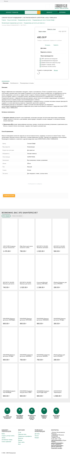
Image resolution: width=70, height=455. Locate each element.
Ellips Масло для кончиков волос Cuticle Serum (26, 247)
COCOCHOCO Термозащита (58, 391)
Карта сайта (21, 442)
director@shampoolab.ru (57, 445)
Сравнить (56, 45)
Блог (19, 444)
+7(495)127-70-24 (61, 7)
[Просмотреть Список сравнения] (51, 7)
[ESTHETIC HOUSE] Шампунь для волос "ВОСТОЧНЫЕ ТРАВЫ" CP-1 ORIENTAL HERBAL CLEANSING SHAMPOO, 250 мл (9, 283)
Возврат (37, 437)
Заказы (3, 437)
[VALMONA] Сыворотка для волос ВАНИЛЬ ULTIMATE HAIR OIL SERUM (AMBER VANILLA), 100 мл (43, 355)
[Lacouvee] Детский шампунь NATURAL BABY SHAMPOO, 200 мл (43, 283)
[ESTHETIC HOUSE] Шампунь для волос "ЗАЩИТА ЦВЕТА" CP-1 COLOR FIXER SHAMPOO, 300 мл (26, 283)
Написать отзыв (51, 29)
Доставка (37, 433)
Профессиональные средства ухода (32, 417)
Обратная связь (22, 434)
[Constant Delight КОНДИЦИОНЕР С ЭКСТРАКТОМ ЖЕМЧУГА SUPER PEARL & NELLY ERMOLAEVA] (17, 28)
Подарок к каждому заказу (44, 417)
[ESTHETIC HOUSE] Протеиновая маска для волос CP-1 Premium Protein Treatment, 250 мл (59, 247)
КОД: (60, 31)
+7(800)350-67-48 (61, 5)
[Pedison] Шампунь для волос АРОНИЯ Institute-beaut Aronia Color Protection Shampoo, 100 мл (60, 283)
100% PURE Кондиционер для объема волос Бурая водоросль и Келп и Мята (9, 247)
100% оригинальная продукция (7, 417)
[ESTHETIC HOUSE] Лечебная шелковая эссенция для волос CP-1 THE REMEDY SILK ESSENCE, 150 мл (43, 247)
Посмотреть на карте (56, 448)
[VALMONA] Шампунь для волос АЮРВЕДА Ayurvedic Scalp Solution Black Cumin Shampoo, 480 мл (9, 319)
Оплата (37, 435)
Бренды (20, 440)
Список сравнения (6, 441)
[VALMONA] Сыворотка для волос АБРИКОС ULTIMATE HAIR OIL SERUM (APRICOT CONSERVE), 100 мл (26, 355)
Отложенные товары (7, 439)
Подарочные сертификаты (25, 436)
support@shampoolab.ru (57, 443)
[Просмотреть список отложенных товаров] (48, 7)
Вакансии (20, 438)
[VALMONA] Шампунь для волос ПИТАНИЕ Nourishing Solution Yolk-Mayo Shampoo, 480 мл (26, 319)
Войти (3, 433)
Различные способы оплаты (56, 417)
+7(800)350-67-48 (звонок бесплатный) (57, 435)
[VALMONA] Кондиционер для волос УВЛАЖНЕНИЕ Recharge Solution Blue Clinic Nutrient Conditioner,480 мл (26, 391)
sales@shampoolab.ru (56, 440)
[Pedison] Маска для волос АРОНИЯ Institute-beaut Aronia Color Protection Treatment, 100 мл (59, 355)
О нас (19, 432)
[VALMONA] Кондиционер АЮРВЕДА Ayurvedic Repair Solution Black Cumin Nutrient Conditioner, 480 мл (9, 391)
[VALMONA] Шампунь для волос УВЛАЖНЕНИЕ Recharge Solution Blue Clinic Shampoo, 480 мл (43, 319)
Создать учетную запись (8, 435)
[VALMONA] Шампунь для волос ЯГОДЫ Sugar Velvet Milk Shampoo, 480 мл (9, 355)
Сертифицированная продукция (19, 417)
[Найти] (39, 12)
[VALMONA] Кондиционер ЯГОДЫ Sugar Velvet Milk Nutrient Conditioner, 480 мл (43, 391)
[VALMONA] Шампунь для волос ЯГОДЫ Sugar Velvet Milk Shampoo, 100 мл (60, 319)
